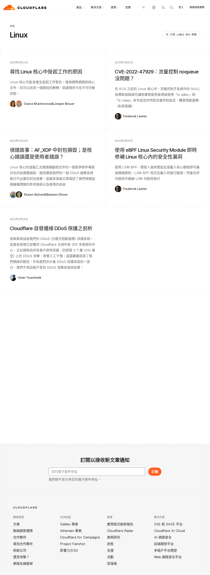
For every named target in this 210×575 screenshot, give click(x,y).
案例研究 (113, 537)
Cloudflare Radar (120, 531)
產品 (79, 7)
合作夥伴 (19, 537)
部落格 (112, 563)
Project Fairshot (72, 544)
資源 (113, 7)
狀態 (110, 544)
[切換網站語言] (153, 7)
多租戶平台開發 (165, 550)
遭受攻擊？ (21, 557)
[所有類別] (143, 7)
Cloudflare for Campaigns (80, 537)
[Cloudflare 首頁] (25, 7)
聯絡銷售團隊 (197, 7)
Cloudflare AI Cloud (169, 531)
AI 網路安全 (163, 537)
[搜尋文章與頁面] (171, 7)
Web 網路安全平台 (168, 557)
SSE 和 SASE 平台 (168, 524)
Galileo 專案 (69, 524)
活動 (110, 557)
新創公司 (19, 550)
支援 (110, 550)
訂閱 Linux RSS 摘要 (183, 34)
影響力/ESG (69, 550)
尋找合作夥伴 (23, 544)
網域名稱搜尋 (23, 563)
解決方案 (96, 7)
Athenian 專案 (71, 531)
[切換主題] (163, 7)
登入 (181, 7)
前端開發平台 (164, 544)
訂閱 (155, 472)
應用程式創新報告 (120, 524)
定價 (128, 7)
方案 (16, 524)
